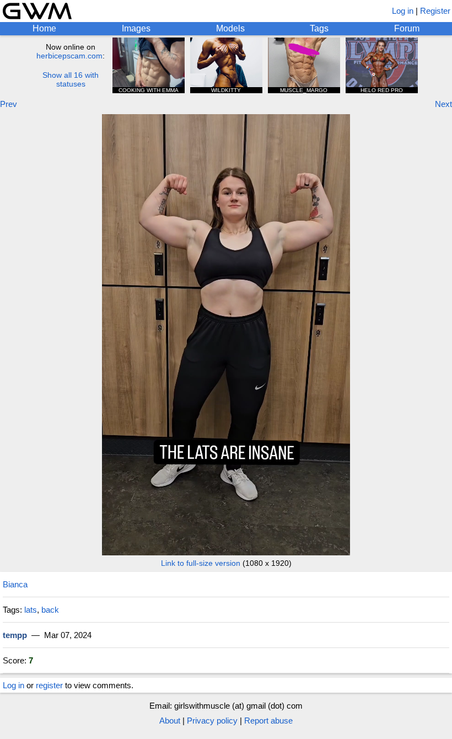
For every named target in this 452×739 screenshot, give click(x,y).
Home (44, 28)
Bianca (15, 584)
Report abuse (268, 720)
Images (136, 28)
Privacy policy (212, 720)
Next (443, 104)
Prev (8, 104)
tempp (15, 635)
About (169, 720)
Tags (319, 28)
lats (30, 609)
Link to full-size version (200, 563)
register (49, 685)
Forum (406, 28)
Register (435, 10)
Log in (402, 10)
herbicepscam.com (69, 55)
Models (230, 28)
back (50, 609)
